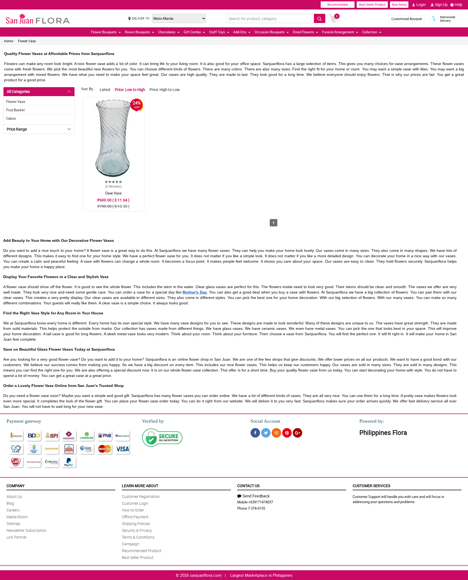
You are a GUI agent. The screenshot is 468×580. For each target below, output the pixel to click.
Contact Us (248, 485)
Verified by (153, 421)
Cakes (11, 118)
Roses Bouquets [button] (137, 32)
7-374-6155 (256, 508)
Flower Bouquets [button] (104, 32)
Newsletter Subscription (26, 530)
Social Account (265, 421)
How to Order (133, 510)
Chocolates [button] (167, 32)
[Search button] (319, 18)
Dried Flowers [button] (303, 32)
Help (458, 4)
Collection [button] (369, 32)
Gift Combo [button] (192, 32)
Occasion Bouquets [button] (270, 32)
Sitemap (13, 523)
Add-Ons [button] (239, 32)
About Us (14, 496)
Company (15, 485)
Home (8, 41)
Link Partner (16, 537)
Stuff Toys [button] (217, 32)
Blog (10, 503)
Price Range (17, 129)
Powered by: (371, 421)
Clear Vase (113, 193)
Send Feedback (256, 495)
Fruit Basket (15, 109)
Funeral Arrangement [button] (338, 32)
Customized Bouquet (406, 19)
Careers (13, 510)
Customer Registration (141, 496)
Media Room (17, 516)
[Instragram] (276, 433)
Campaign (130, 543)
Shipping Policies (136, 523)
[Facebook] (255, 433)
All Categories (18, 91)
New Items (399, 4)
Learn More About (140, 485)
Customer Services (371, 485)
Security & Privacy (137, 530)
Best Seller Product (372, 4)
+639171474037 (260, 502)
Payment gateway (23, 421)
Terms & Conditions (138, 537)
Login (421, 4)
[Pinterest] (287, 433)
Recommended (337, 4)
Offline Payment (135, 516)
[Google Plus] (297, 433)
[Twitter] (266, 433)
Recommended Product (141, 550)
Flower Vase (27, 41)
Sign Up (441, 4)
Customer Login (135, 503)
